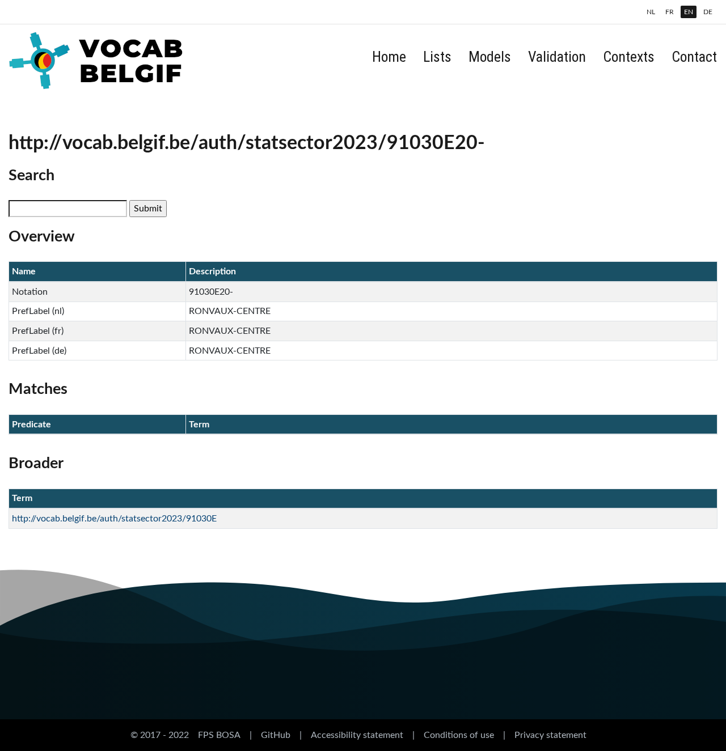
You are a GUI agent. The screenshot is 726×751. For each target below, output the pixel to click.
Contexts (629, 56)
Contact (694, 56)
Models (489, 56)
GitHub (275, 735)
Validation (557, 56)
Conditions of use (459, 735)
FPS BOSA (219, 735)
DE (707, 12)
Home (389, 56)
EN (688, 12)
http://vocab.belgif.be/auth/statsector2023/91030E (114, 518)
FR (669, 12)
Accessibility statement (357, 735)
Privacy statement (550, 735)
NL (651, 12)
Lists (437, 56)
